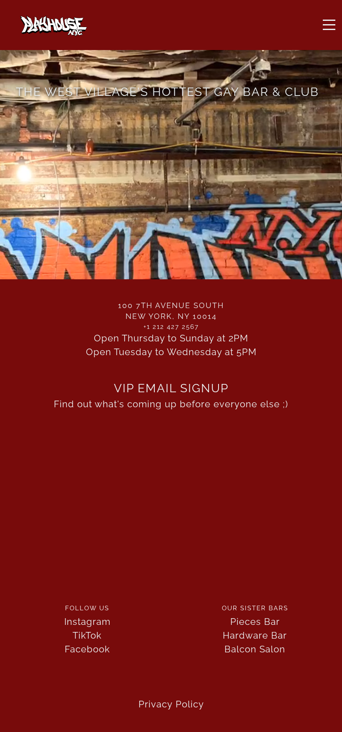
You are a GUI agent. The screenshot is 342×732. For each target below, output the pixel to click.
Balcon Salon (254, 649)
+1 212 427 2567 (171, 327)
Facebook (87, 649)
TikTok (87, 635)
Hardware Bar (255, 635)
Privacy (155, 704)
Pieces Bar (255, 621)
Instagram (87, 621)
